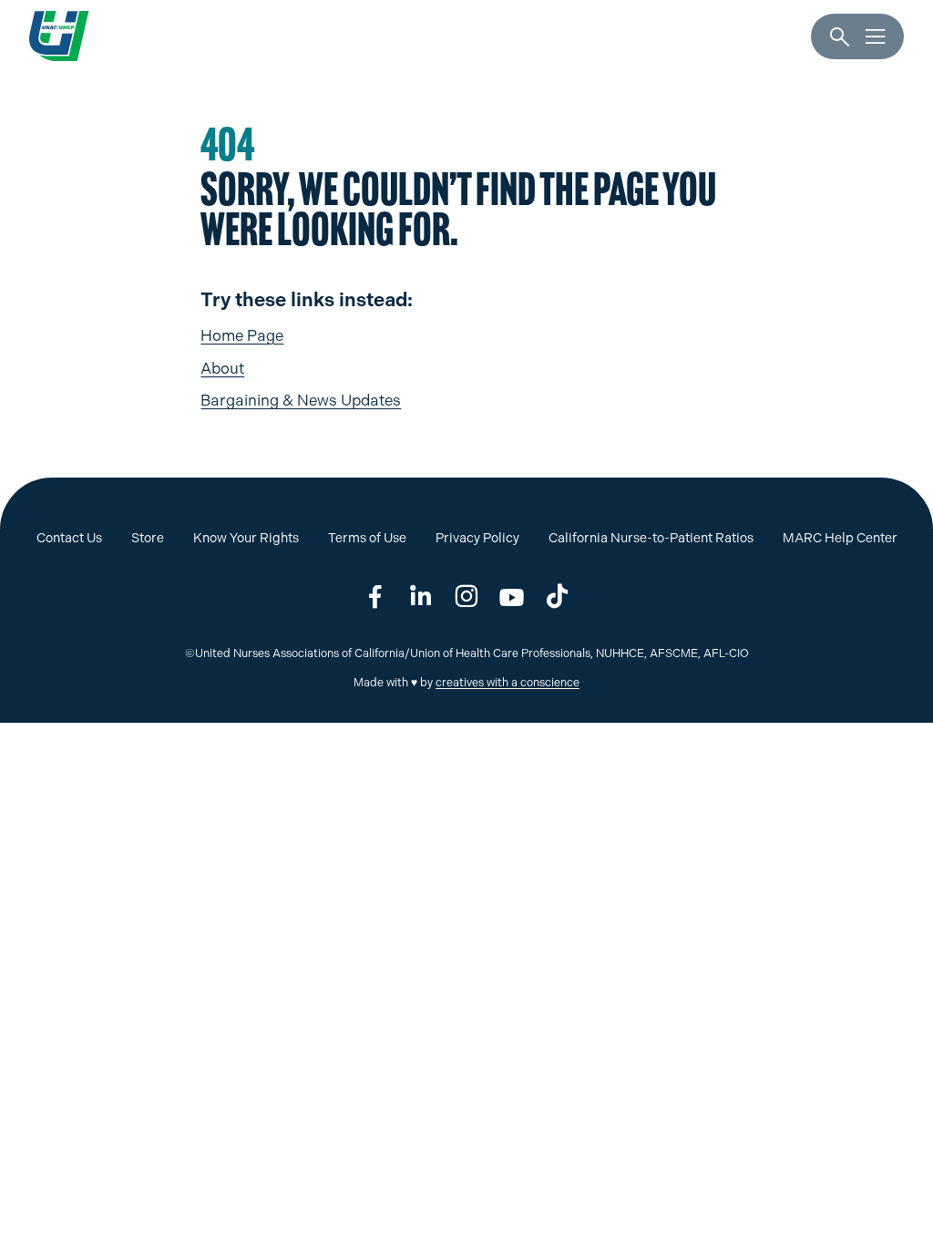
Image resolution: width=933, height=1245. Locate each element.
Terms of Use (367, 538)
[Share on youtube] (512, 597)
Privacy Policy (477, 538)
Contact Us (69, 538)
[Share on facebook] (375, 597)
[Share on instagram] (466, 597)
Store (147, 538)
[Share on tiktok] (557, 597)
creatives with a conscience (507, 682)
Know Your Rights (246, 538)
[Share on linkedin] (421, 597)
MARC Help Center (840, 538)
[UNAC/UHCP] (58, 36)
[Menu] (875, 36)
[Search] (839, 36)
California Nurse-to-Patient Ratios (651, 538)
